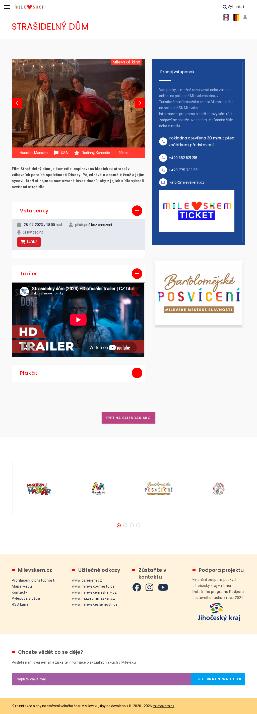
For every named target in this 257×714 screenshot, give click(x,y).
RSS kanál (20, 604)
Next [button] (140, 103)
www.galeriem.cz (87, 580)
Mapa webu (22, 586)
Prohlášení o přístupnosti (33, 580)
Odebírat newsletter (218, 678)
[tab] (78, 210)
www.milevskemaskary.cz (94, 592)
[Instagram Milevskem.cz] (150, 587)
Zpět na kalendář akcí (128, 417)
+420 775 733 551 (184, 170)
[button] (78, 210)
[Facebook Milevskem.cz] (136, 587)
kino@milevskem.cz (187, 182)
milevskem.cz (163, 706)
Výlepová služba (26, 598)
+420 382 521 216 (183, 157)
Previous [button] (17, 103)
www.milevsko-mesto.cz (93, 586)
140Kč (31, 242)
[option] (78, 103)
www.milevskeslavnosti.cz (95, 604)
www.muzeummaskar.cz (93, 598)
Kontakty (19, 592)
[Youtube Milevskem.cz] (163, 587)
